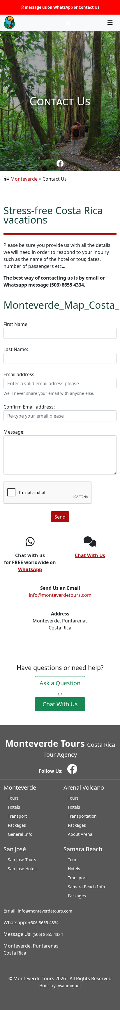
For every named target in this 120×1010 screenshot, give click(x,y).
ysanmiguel (69, 985)
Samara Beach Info (86, 886)
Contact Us (89, 7)
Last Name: (15, 349)
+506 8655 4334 (43, 922)
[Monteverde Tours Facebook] (60, 163)
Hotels (14, 807)
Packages (17, 825)
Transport (17, 816)
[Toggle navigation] (110, 22)
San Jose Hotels (23, 868)
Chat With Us (60, 704)
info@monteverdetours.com (60, 595)
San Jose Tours (22, 859)
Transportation (82, 816)
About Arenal (80, 834)
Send (60, 517)
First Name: (16, 324)
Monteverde (24, 179)
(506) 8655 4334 (48, 934)
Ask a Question (60, 683)
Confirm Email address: (29, 407)
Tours (13, 798)
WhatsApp (63, 7)
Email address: (48, 383)
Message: (13, 432)
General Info (20, 834)
